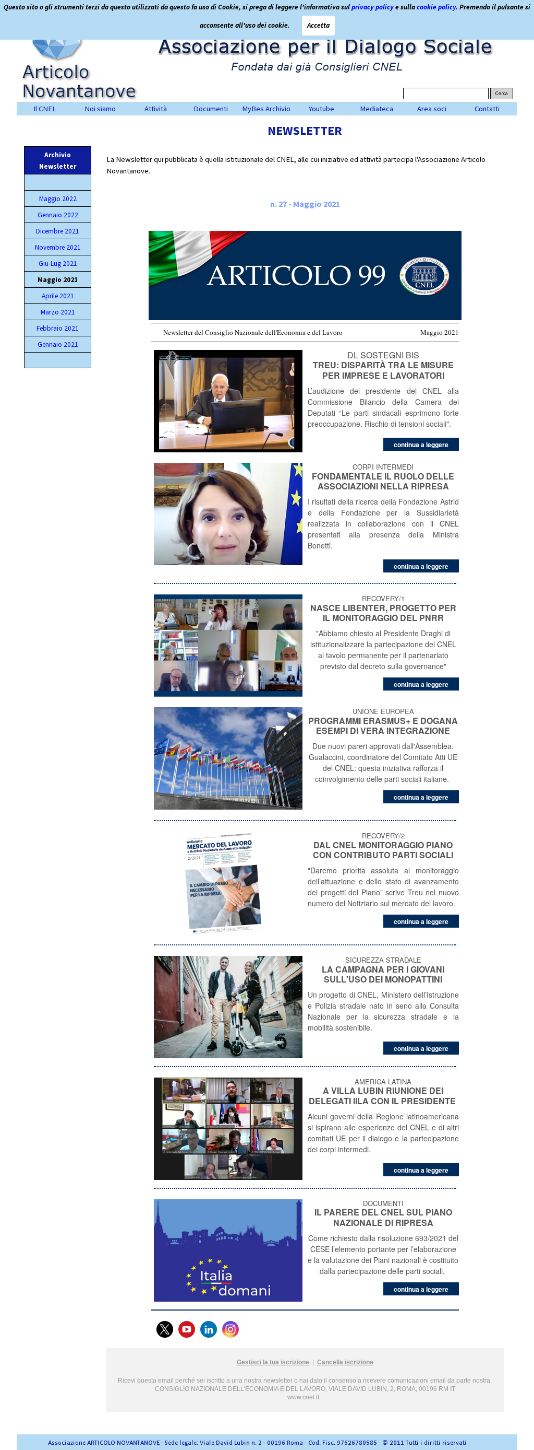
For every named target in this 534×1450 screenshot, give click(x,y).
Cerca (501, 93)
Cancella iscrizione (345, 1362)
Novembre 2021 (58, 247)
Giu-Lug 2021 (58, 263)
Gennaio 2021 (58, 344)
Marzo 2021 (58, 312)
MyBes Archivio (266, 108)
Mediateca (376, 108)
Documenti (210, 108)
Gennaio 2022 (58, 215)
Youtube (321, 108)
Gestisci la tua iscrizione (273, 1362)
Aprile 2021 (58, 295)
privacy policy (372, 7)
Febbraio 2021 (58, 328)
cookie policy (436, 7)
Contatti (487, 108)
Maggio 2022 (58, 198)
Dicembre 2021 (57, 231)
